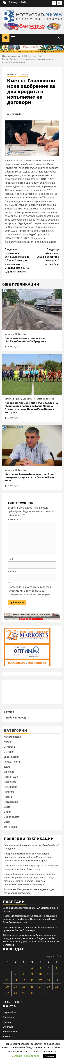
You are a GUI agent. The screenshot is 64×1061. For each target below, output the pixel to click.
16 (32, 980)
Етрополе (9, 771)
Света (7, 806)
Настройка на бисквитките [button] (25, 1056)
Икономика (10, 781)
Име (10, 558)
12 (56, 974)
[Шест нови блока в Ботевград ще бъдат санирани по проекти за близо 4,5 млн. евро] (32, 445)
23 (32, 986)
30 (32, 993)
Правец (18, 399)
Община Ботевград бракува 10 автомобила (48, 257)
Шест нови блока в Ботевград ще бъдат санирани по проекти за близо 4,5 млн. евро (30, 477)
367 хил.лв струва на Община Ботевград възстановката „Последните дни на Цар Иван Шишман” (17, 260)
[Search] (59, 38)
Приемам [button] (49, 1056)
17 (40, 980)
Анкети (7, 741)
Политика (9, 791)
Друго (7, 766)
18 (48, 980)
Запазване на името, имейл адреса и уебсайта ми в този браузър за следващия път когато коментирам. (30, 591)
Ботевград (11, 75)
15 (23, 980)
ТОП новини (23, 75)
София (7, 811)
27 (7, 993)
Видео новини (11, 756)
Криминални (10, 786)
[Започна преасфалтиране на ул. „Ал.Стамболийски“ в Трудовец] (32, 309)
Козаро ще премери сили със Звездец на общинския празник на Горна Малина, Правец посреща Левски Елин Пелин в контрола (31, 408)
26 (56, 986)
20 (7, 986)
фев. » (18, 1001)
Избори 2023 (11, 776)
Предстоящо (11, 801)
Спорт (39, 399)
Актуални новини (13, 736)
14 (15, 980)
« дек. (6, 1001)
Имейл (12, 571)
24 (40, 986)
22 (23, 986)
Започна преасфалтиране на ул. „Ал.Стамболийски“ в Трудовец (25, 340)
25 (48, 986)
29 (23, 993)
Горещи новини (12, 761)
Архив (9, 712)
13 (7, 980)
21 (15, 986)
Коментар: (14, 519)
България (9, 751)
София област (29, 399)
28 (15, 993)
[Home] (6, 38)
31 (40, 993)
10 (40, 974)
